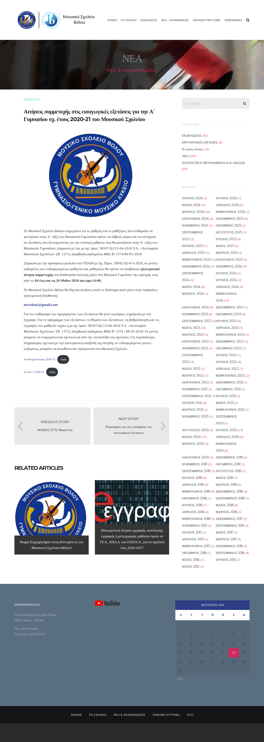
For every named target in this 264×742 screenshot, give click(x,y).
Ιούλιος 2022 (226, 355)
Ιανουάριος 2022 (195, 382)
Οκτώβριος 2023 (228, 314)
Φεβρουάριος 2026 (230, 212)
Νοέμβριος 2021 (194, 389)
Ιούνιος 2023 (226, 321)
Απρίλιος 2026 (227, 205)
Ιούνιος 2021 (192, 403)
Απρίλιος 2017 (193, 539)
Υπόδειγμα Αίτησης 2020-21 (39, 359)
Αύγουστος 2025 (229, 232)
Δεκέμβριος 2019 (229, 457)
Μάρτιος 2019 (226, 485)
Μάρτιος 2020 (193, 444)
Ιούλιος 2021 (226, 396)
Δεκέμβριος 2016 (229, 546)
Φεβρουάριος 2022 (230, 375)
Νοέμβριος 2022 (195, 348)
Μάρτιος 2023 (193, 334)
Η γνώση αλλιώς (192, 149)
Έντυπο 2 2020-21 (34, 371)
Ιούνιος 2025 (192, 246)
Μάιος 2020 (191, 437)
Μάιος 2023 (191, 328)
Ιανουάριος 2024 (195, 307)
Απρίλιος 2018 (193, 512)
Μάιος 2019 (224, 478)
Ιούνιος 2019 (192, 478)
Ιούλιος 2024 (226, 273)
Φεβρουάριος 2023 (230, 334)
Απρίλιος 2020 (227, 437)
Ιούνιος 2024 (226, 280)
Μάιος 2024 (191, 287)
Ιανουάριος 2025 (229, 259)
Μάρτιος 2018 (226, 512)
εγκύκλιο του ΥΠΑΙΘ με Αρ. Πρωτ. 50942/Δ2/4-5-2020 (103, 263)
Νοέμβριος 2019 (194, 464)
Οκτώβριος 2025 (228, 225)
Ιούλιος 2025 (226, 239)
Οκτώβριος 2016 (194, 553)
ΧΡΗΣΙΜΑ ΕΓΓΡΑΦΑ (166, 714)
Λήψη (63, 359)
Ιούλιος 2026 (192, 198)
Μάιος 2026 (191, 205)
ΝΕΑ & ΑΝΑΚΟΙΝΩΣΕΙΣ (129, 714)
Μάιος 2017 (224, 532)
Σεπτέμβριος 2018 (230, 498)
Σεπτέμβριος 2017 (230, 525)
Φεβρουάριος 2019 (196, 491)
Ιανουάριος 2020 (195, 457)
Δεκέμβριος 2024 (196, 266)
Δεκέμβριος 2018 (229, 491)
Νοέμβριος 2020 (195, 416)
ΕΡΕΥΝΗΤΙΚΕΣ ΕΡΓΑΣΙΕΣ (200, 142)
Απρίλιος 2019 (193, 485)
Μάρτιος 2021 (192, 410)
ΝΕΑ (185, 156)
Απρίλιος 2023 (227, 328)
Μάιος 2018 (224, 505)
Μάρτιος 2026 (193, 212)
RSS (190, 714)
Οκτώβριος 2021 (228, 389)
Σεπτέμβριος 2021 (196, 396)
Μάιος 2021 (224, 403)
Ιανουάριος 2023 (195, 341)
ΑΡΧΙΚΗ (112, 20)
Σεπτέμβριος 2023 (196, 321)
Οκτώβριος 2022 (229, 348)
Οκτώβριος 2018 (194, 498)
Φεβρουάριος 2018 (196, 519)
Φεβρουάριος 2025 (196, 259)
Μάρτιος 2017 (226, 539)
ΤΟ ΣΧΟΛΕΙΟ (128, 20)
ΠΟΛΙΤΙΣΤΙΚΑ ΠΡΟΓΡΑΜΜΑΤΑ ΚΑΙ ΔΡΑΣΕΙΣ (213, 163)
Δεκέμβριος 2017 (229, 519)
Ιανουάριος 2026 (195, 219)
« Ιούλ (179, 678)
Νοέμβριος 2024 (229, 266)
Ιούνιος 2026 (226, 198)
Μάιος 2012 (191, 566)
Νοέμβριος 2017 (194, 525)
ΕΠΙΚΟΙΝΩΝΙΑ (233, 20)
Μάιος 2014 (191, 560)
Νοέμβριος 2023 (195, 314)
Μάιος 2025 (225, 246)
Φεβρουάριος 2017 (196, 546)
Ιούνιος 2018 (192, 505)
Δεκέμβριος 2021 (229, 382)
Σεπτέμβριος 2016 (230, 553)
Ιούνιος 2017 (192, 532)
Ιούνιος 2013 (226, 560)
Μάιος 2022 (191, 369)
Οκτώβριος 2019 (228, 464)
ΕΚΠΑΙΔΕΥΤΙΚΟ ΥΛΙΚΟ (206, 20)
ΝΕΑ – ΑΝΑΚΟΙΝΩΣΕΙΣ (175, 20)
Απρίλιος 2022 (227, 369)
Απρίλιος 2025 (193, 253)
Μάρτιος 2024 (193, 294)
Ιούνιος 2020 (226, 430)
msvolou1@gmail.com (41, 305)
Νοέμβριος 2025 (195, 225)
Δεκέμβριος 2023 (229, 307)
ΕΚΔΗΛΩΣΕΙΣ (148, 20)
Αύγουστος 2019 (228, 471)
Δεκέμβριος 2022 (230, 341)
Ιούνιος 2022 (226, 362)
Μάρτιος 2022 (193, 375)
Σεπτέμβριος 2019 (196, 471)
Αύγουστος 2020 (195, 430)
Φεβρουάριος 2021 (230, 410)
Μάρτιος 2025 (227, 253)
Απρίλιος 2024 (227, 287)
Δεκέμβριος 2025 (230, 219)
